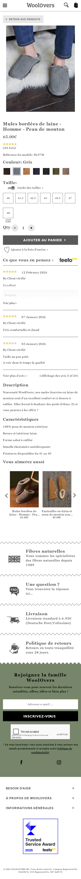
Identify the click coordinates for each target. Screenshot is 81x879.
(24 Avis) (9, 147)
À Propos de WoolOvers (29, 798)
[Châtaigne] (26, 171)
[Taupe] (66, 171)
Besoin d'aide (18, 788)
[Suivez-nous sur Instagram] (59, 762)
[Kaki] (56, 171)
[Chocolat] (7, 171)
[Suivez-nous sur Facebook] (21, 762)
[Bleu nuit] (36, 171)
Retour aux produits (24, 19)
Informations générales (29, 808)
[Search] (66, 5)
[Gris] (16, 171)
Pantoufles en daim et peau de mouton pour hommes (57, 514)
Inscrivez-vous (39, 716)
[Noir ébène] (46, 171)
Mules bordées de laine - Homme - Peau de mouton (24, 514)
